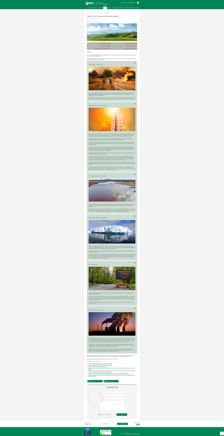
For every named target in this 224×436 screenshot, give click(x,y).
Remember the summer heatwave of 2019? (98, 138)
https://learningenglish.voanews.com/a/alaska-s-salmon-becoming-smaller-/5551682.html (108, 373)
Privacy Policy (134, 434)
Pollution (98, 21)
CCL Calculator (120, 7)
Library (108, 7)
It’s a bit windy (91, 48)
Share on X (92, 381)
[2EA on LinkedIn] (139, 424)
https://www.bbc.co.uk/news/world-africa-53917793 (100, 372)
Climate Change (92, 21)
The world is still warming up (119, 43)
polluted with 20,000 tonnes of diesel (108, 205)
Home (90, 7)
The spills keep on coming (94, 46)
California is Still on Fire (93, 43)
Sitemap (138, 434)
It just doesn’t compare (118, 48)
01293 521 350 (124, 2)
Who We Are (95, 7)
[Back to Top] (134, 62)
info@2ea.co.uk (132, 2)
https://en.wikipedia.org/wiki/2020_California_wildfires (100, 365)
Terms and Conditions (128, 434)
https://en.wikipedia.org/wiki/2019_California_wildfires (100, 363)
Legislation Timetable (129, 7)
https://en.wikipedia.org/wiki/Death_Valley (98, 366)
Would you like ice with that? (119, 46)
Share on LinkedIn (110, 381)
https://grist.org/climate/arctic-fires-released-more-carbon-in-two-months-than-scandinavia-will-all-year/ (112, 370)
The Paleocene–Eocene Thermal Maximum (98, 338)
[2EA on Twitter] (137, 424)
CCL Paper (114, 7)
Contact (137, 7)
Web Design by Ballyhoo (136, 433)
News (105, 7)
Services (101, 7)
